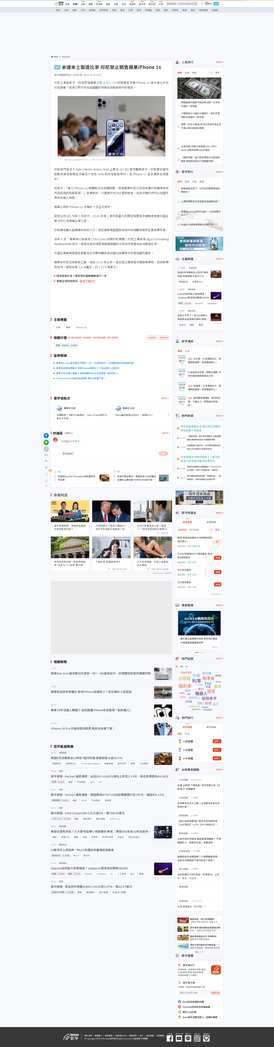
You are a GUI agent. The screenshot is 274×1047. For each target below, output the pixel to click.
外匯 (116, 4)
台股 (83, 4)
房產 (158, 10)
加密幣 (132, 4)
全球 (123, 4)
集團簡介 (98, 1035)
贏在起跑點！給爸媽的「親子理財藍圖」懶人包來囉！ (95, 337)
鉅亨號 (152, 4)
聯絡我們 (133, 1035)
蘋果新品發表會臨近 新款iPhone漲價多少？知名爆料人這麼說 (87, 368)
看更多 (164, 398)
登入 (211, 3)
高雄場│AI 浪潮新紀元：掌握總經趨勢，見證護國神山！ (204, 387)
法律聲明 (160, 1035)
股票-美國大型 (193, 546)
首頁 (67, 4)
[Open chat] (46, 481)
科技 (83, 10)
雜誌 (193, 10)
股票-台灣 (191, 562)
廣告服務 (108, 1035)
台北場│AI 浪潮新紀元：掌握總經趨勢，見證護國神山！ (204, 360)
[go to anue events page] (202, 3)
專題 (185, 10)
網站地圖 (150, 1035)
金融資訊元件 (120, 1035)
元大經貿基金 (184, 582)
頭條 (58, 10)
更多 (217, 73)
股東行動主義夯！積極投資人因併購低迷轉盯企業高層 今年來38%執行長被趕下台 (136, 478)
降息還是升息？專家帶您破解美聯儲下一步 (82, 276)
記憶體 (189, 741)
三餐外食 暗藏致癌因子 (108, 561)
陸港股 (99, 4)
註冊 (216, 3)
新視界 (175, 10)
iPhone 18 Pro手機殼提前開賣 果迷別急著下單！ (81, 378)
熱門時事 (103, 10)
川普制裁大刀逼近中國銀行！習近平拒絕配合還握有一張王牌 (111, 527)
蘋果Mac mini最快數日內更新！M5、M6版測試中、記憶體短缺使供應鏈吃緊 (95, 363)
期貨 (139, 10)
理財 (166, 10)
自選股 (215, 10)
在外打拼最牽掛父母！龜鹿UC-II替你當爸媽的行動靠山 (152, 527)
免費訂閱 (215, 993)
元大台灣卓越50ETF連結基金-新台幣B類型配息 (194, 555)
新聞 (75, 4)
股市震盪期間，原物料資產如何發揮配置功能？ (70, 527)
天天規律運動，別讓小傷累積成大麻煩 (153, 563)
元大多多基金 (184, 569)
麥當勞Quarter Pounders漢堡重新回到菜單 (76, 478)
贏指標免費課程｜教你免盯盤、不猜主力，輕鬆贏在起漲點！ (204, 401)
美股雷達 (66, 56)
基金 (108, 4)
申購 (217, 557)
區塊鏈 (148, 10)
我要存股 (164, 337)
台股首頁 (152, 337)
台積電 (189, 750)
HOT (190, 359)
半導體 (189, 758)
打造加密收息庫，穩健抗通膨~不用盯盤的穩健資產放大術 (204, 374)
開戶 (217, 541)
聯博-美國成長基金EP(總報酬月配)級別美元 (194, 539)
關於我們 (88, 1035)
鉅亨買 (142, 4)
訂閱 (161, 4)
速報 (114, 10)
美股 (90, 4)
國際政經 (192, 311)
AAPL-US (110, 82)
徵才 (141, 1035)
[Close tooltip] (70, 481)
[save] (46, 474)
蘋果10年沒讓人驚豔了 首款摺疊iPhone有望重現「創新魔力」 (87, 373)
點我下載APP (88, 281)
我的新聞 (203, 10)
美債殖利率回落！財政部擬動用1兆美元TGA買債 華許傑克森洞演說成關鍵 (70, 563)
